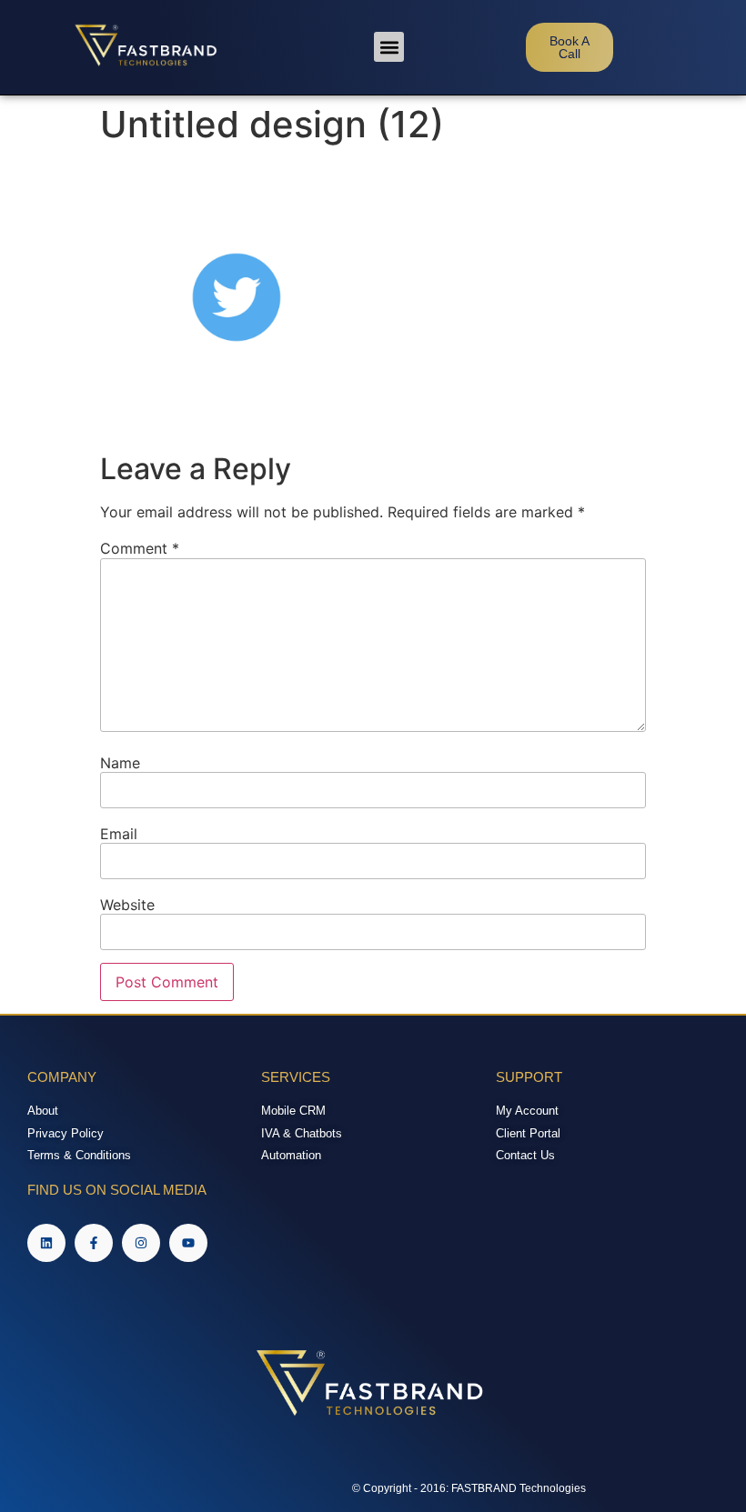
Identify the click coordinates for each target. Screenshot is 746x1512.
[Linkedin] (46, 1243)
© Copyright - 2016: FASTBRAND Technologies (469, 1488)
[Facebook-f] (94, 1243)
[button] (389, 47)
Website (127, 904)
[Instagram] (141, 1243)
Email (118, 833)
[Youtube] (188, 1243)
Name (120, 763)
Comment (139, 548)
